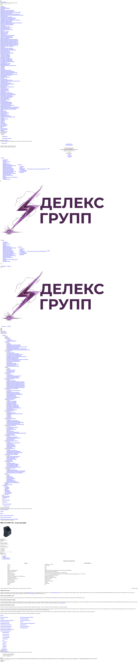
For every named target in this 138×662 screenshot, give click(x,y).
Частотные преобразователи (12, 450)
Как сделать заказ (6, 634)
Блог (3, 640)
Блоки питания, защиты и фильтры (13, 456)
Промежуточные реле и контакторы (13, 390)
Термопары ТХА (10, 374)
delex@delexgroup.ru (5, 140)
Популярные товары (24, 627)
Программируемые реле (11, 412)
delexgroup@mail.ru (54, 592)
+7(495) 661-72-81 (4, 131)
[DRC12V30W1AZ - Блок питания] (7, 538)
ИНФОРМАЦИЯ (6, 632)
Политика (4, 644)
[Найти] (1, 5)
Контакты (4, 647)
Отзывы (4, 556)
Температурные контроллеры (12, 420)
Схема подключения (6, 558)
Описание (4, 555)
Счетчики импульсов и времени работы (27, 623)
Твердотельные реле (10, 352)
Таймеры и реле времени (11, 401)
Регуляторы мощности (11, 463)
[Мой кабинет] (0, 327)
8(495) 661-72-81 (30, 592)
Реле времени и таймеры (5, 621)
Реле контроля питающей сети (12, 427)
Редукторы (9, 343)
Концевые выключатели (11, 380)
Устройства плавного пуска (12, 469)
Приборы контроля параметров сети (13, 442)
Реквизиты (5, 646)
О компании (7, 487)
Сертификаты (5, 638)
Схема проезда (62, 602)
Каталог (6, 337)
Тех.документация (6, 637)
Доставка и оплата (6, 557)
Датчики (8, 369)
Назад (7, 336)
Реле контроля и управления (12, 436)
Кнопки (8, 475)
